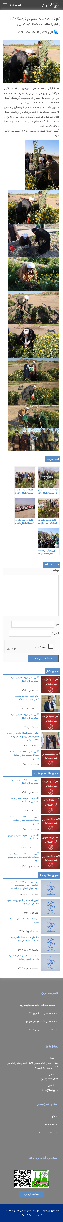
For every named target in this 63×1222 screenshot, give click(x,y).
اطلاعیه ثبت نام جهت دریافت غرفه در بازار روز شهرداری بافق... (22, 957)
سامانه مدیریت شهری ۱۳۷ (42, 1013)
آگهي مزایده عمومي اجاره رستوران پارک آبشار (23, 837)
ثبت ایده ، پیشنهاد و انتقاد (42, 1030)
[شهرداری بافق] (43, 5)
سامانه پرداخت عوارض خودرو (40, 1021)
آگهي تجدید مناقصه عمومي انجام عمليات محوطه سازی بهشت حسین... (24, 755)
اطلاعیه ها (50, 1125)
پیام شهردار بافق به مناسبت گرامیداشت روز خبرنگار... (27, 698)
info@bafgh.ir (50, 1090)
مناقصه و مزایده (47, 1133)
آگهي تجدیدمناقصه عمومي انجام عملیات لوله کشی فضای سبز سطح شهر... (23, 857)
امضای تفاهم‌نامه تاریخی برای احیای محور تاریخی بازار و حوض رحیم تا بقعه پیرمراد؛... (23, 736)
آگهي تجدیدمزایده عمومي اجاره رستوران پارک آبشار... (25, 679)
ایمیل (55, 633)
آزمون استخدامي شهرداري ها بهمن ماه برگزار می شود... (23, 902)
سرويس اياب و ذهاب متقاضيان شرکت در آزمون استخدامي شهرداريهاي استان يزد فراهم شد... (23, 885)
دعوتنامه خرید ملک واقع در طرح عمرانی (24, 920)
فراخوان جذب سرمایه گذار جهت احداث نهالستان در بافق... (24, 939)
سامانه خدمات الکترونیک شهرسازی (37, 1005)
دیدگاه (55, 570)
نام (57, 624)
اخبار (53, 1116)
